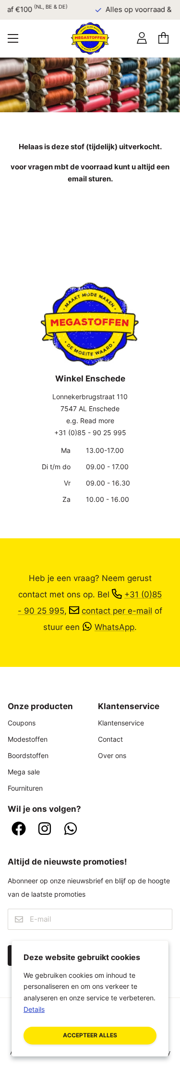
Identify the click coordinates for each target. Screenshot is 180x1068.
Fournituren (25, 788)
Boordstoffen (28, 755)
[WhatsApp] (71, 829)
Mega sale (24, 772)
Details (34, 1009)
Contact (110, 739)
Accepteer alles (90, 1035)
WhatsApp (114, 627)
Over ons (112, 755)
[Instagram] (45, 829)
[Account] (142, 38)
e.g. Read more (90, 420)
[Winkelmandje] (163, 38)
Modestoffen (28, 739)
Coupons (22, 723)
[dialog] (90, 998)
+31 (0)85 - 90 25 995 (90, 432)
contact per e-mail (117, 610)
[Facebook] (19, 829)
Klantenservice (121, 723)
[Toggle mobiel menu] (13, 38)
